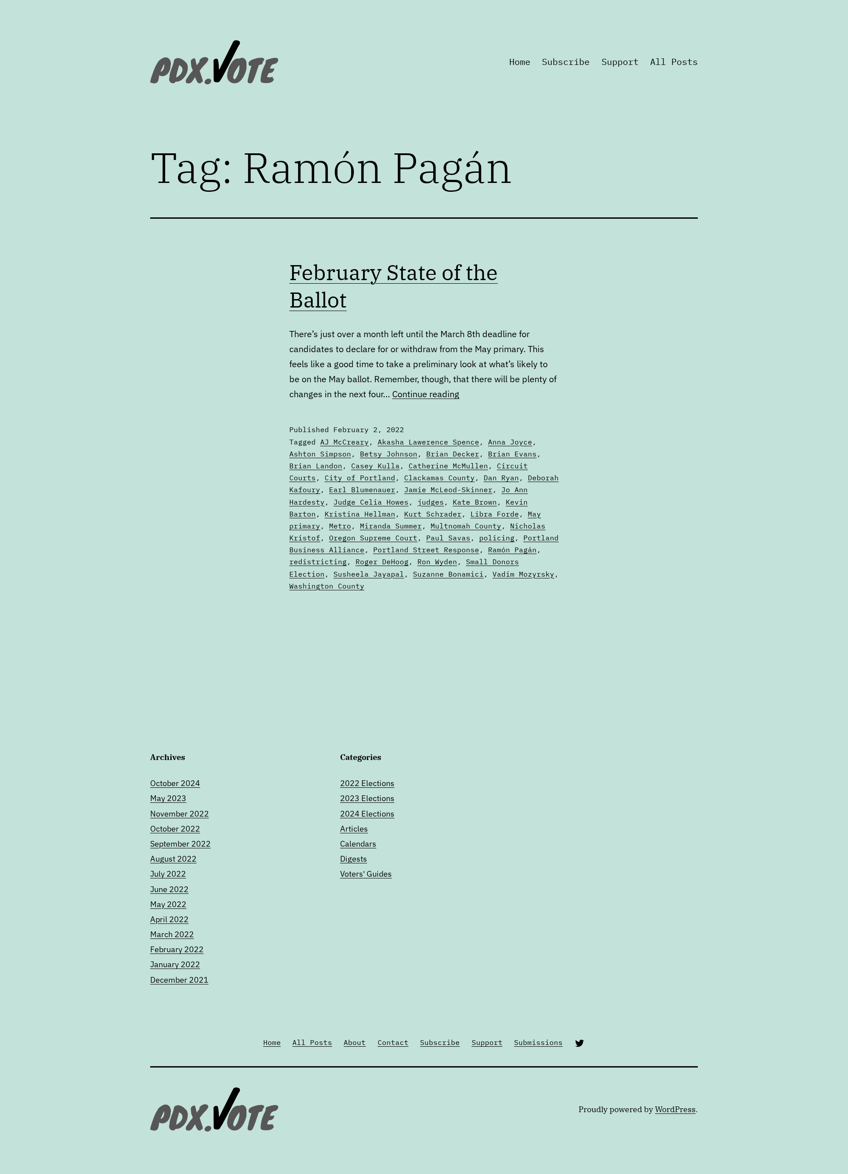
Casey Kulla (375, 465)
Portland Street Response (426, 549)
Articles (354, 829)
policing (497, 537)
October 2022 (175, 829)
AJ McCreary (344, 441)
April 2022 (169, 919)
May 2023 (168, 798)
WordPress (675, 1109)
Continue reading (425, 394)
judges (430, 502)
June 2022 (169, 889)
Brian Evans (512, 453)
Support (620, 62)
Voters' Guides (366, 874)
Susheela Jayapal (368, 574)
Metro (340, 525)
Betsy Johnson (388, 453)
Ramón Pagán (512, 549)
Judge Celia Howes (371, 502)
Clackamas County (439, 477)
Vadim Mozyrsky (523, 574)
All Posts (674, 62)
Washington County (326, 585)
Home (519, 62)
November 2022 (179, 814)
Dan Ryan (501, 477)
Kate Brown (475, 502)
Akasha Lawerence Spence (428, 441)
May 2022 (168, 904)
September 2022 (180, 844)
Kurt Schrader (433, 513)
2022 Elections (367, 783)
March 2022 (172, 934)
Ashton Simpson (320, 453)
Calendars (358, 844)
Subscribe (566, 62)
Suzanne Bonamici (448, 574)
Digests (353, 859)
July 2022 (168, 874)
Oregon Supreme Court (373, 537)
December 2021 (179, 980)
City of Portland (360, 477)
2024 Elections (367, 814)
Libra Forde (494, 513)
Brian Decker (452, 453)
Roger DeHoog (382, 561)
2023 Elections (367, 798)
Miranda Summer (391, 525)
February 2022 (177, 949)
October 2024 (175, 783)
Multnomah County (466, 525)
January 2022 (175, 964)
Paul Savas (448, 537)
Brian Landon (315, 465)
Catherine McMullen (448, 465)
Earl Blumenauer (362, 489)
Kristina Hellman (360, 513)
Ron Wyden (437, 561)
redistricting (318, 561)
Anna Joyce (510, 441)
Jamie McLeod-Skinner (448, 489)
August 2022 (173, 859)
